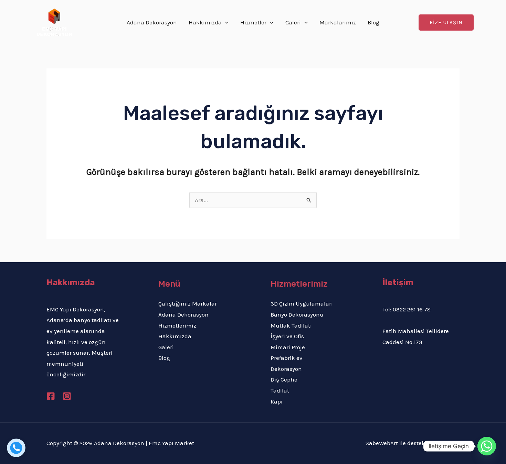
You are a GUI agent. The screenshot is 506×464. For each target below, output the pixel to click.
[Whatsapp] (486, 446)
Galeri (293, 22)
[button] (446, 22)
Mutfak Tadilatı (291, 325)
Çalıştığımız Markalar (187, 303)
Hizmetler (253, 22)
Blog (373, 22)
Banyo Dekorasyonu (297, 314)
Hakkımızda (205, 22)
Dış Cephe (284, 379)
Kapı (277, 401)
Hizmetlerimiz (177, 325)
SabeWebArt (382, 443)
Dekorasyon (286, 368)
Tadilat (280, 390)
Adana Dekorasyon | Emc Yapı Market (145, 443)
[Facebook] (50, 396)
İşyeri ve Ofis (287, 336)
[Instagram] (67, 396)
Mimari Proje (288, 347)
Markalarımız (337, 22)
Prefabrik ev (287, 357)
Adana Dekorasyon (152, 22)
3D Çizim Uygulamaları (302, 303)
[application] (225, 22)
